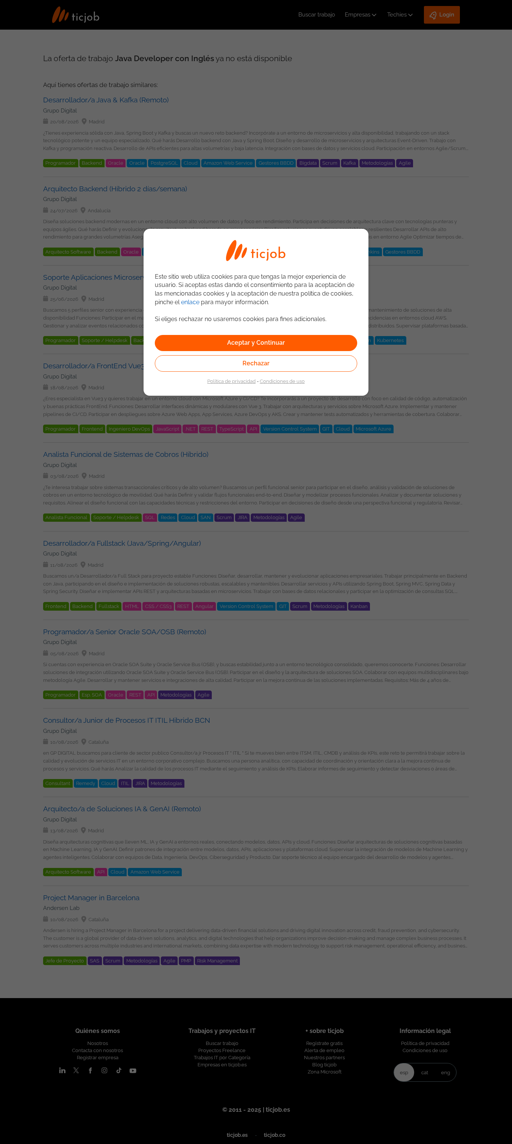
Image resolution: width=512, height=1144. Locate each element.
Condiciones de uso (282, 381)
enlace (190, 302)
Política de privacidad (231, 381)
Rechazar (256, 363)
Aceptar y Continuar (256, 342)
